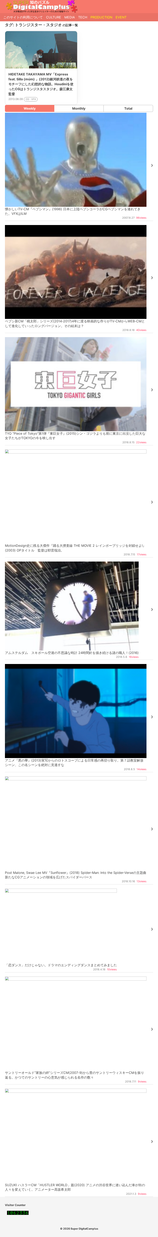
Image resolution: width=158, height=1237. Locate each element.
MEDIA (69, 17)
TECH (82, 17)
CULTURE (53, 17)
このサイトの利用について (23, 17)
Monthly (78, 108)
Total (128, 108)
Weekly (30, 108)
